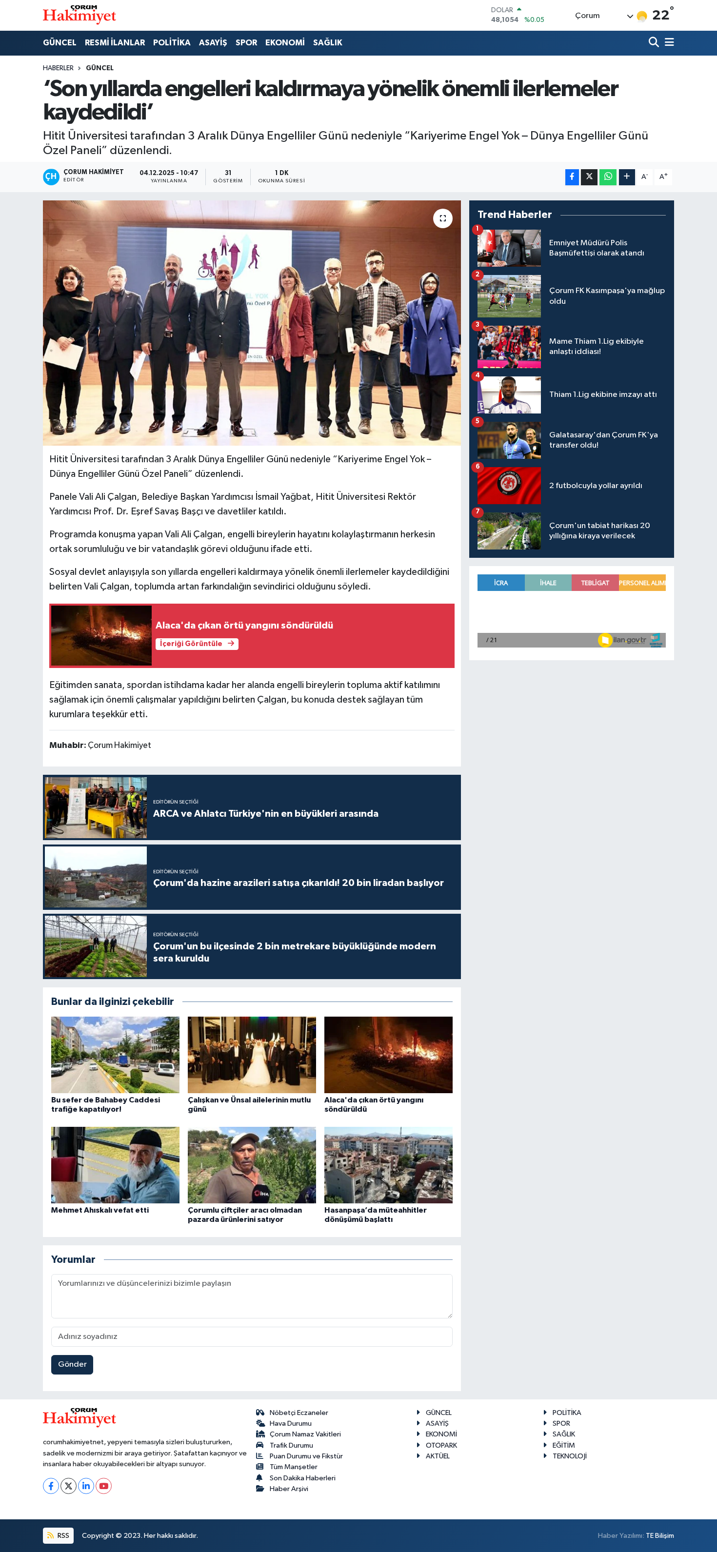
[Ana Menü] (668, 43)
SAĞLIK (327, 43)
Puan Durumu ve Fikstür (306, 1456)
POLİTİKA (172, 43)
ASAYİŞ (213, 43)
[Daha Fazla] (627, 177)
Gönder (72, 1364)
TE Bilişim (660, 1535)
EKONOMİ (285, 43)
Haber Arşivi (289, 1489)
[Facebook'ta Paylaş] (572, 177)
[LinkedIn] (86, 1486)
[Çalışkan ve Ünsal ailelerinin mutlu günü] (252, 1055)
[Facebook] (51, 1486)
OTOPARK (441, 1445)
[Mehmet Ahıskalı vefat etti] (115, 1165)
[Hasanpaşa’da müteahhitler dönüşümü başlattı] (388, 1165)
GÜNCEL (60, 43)
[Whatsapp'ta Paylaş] (608, 177)
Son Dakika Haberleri (303, 1478)
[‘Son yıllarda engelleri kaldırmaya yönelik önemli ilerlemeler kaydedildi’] (252, 322)
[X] (68, 1486)
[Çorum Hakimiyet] (79, 15)
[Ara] (655, 43)
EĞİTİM (564, 1445)
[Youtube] (104, 1486)
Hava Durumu (291, 1423)
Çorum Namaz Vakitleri (305, 1434)
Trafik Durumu (291, 1445)
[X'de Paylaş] (589, 177)
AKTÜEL (438, 1456)
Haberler (58, 68)
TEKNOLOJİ (570, 1456)
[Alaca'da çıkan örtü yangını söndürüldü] (388, 1055)
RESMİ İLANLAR (115, 43)
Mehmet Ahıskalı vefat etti (100, 1210)
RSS (62, 1535)
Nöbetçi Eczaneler (299, 1412)
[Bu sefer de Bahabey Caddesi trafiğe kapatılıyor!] (115, 1055)
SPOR (246, 43)
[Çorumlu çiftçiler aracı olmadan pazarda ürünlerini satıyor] (252, 1165)
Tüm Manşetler (294, 1467)
